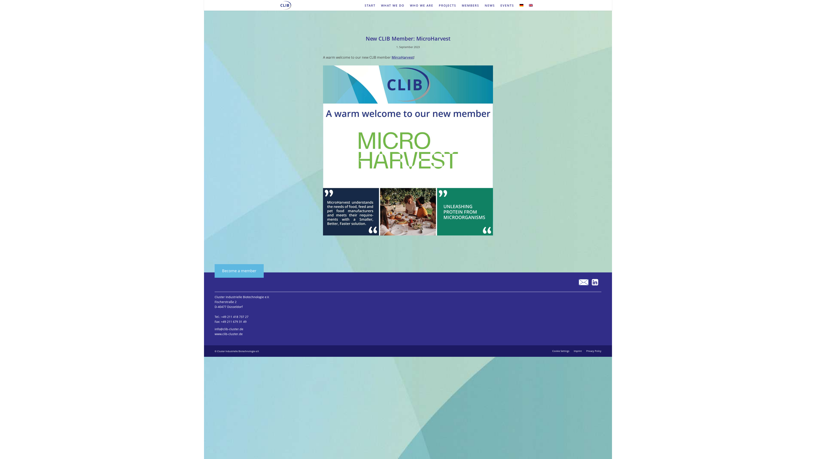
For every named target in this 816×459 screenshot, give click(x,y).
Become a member (239, 270)
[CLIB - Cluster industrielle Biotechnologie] (285, 5)
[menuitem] (370, 5)
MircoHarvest (403, 57)
